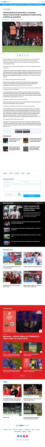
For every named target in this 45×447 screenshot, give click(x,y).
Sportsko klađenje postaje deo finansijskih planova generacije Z (25, 241)
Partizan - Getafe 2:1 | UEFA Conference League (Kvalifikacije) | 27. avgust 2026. (11, 355)
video (10, 429)
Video (4, 282)
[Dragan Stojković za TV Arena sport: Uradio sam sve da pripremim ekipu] (5, 140)
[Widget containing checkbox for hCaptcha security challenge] (13, 195)
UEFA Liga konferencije (28, 396)
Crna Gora (17, 173)
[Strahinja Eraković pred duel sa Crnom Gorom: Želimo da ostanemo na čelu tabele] (25, 140)
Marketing (24, 431)
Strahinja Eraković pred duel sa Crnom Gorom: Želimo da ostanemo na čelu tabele (36, 140)
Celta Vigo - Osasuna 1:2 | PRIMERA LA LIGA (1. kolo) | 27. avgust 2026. (32, 371)
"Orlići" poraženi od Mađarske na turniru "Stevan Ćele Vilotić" (12, 267)
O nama (32, 429)
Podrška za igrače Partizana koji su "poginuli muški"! (30, 355)
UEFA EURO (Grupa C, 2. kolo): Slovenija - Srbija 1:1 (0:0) (12, 286)
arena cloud (15, 429)
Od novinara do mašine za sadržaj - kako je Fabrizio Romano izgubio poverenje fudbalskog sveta (25, 222)
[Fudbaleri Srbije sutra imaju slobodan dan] (32, 258)
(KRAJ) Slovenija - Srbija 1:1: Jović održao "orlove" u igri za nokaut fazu (32, 286)
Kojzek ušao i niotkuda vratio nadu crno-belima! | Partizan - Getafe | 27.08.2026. (12, 371)
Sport (23, 173)
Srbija (11, 173)
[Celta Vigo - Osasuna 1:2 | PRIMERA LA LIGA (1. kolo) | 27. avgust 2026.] (32, 363)
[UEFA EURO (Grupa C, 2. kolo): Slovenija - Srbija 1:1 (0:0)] (12, 277)
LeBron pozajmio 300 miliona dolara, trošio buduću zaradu (31, 208)
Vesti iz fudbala (7, 9)
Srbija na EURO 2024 (27, 264)
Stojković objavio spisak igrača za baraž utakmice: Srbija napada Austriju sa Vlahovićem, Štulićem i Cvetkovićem (14, 148)
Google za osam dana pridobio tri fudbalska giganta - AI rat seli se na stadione (26, 229)
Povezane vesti (7, 136)
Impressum (21, 429)
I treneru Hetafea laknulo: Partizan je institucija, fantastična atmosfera (31, 418)
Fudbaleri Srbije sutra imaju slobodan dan (32, 266)
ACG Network (27, 429)
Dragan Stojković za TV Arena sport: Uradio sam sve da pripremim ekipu (15, 140)
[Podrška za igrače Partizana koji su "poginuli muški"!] (32, 347)
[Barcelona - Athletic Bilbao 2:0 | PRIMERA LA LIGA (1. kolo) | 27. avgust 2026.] (22, 322)
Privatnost (38, 429)
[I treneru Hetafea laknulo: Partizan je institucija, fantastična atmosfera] (32, 409)
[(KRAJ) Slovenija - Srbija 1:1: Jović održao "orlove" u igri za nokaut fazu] (32, 277)
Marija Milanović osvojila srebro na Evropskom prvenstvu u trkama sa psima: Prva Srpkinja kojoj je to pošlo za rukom (36, 148)
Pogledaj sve (38, 203)
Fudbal (28, 173)
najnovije (6, 429)
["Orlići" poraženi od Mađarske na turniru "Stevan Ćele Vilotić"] (12, 258)
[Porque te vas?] (12, 409)
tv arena (18, 439)
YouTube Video (7, 308)
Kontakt (29, 431)
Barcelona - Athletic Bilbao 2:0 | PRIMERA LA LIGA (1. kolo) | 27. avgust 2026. (21, 337)
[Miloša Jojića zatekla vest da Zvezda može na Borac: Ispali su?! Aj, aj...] (32, 390)
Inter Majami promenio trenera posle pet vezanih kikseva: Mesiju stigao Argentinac (12, 399)
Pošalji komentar (31, 195)
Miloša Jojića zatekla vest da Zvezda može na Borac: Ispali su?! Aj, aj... (32, 399)
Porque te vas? (6, 417)
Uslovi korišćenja (17, 431)
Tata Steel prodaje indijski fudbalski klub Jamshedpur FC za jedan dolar (26, 235)
